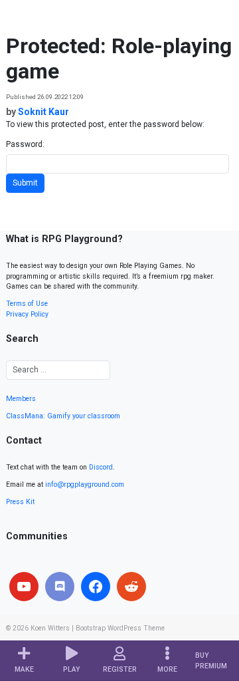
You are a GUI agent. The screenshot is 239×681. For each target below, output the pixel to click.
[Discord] (60, 587)
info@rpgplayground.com (84, 484)
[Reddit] (131, 587)
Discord (101, 467)
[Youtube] (24, 587)
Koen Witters (50, 628)
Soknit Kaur (43, 111)
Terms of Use (27, 303)
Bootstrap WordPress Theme (120, 628)
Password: (25, 144)
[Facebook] (96, 587)
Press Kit (20, 501)
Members (21, 398)
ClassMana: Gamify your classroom (63, 416)
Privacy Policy (27, 314)
